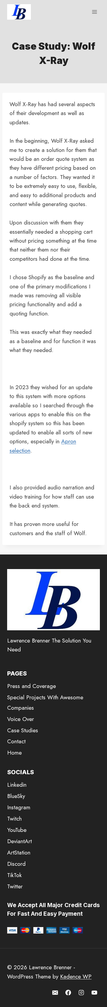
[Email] (55, 992)
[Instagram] (81, 992)
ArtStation (18, 853)
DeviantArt (19, 841)
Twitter (15, 886)
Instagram (18, 807)
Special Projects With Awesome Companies (45, 702)
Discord (16, 864)
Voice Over (20, 719)
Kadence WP (76, 977)
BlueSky (16, 796)
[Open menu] (94, 11)
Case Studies (22, 730)
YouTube (16, 830)
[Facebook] (68, 992)
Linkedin (16, 785)
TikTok (14, 875)
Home (14, 753)
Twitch (14, 819)
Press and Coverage (31, 686)
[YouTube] (94, 992)
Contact (16, 741)
